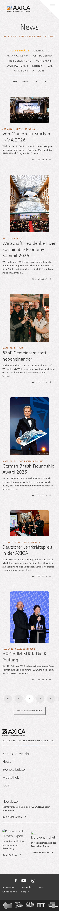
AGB (41, 887)
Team (50, 66)
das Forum (20, 905)
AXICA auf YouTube (23, 880)
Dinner (37, 66)
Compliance (9, 892)
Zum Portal (10, 855)
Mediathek (10, 778)
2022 (43, 81)
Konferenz (43, 61)
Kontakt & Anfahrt (16, 754)
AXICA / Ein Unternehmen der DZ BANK (28, 741)
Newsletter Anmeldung (29, 711)
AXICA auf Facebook (16, 880)
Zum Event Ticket (44, 853)
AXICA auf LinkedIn (42, 880)
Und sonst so (24, 71)
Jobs (41, 71)
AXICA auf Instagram (33, 880)
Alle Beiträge (19, 51)
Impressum (8, 887)
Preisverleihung (19, 61)
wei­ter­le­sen (44, 160)
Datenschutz (27, 887)
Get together (43, 56)
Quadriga (43, 905)
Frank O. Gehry (18, 56)
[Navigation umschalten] (52, 5)
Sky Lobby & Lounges (31, 905)
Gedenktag (41, 51)
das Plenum (9, 905)
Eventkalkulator (14, 770)
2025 (16, 81)
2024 (25, 81)
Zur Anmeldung (12, 817)
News (19, 129)
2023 (34, 81)
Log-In (25, 892)
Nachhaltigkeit (16, 66)
